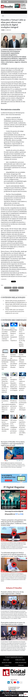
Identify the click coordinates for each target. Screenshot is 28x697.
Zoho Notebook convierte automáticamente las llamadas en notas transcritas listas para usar (6, 362)
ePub (21, 514)
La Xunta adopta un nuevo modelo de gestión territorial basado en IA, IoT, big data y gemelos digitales (22, 337)
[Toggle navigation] (3, 12)
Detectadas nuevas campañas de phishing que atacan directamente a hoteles (5, 426)
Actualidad (21, 287)
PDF (16, 514)
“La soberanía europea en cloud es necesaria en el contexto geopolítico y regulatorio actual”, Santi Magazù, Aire (14, 554)
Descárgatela (23, 8)
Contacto (6, 665)
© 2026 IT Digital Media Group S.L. (14, 657)
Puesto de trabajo (14, 290)
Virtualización (8, 287)
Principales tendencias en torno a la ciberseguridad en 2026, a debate (13, 623)
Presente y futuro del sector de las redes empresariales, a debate (12, 593)
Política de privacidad (20, 662)
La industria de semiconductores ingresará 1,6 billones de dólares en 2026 (6, 406)
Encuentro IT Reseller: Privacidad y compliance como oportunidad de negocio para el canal (12, 443)
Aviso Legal (6, 659)
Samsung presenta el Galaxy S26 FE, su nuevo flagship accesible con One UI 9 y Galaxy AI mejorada (5, 385)
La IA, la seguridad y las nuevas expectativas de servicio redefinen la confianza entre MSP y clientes (22, 427)
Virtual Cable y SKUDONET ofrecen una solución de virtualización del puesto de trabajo (16, 306)
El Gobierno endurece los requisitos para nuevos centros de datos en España (13, 406)
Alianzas (15, 287)
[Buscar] (3, 2)
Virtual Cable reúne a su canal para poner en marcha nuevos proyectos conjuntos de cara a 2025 (14, 311)
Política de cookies (20, 659)
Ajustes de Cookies (6, 662)
